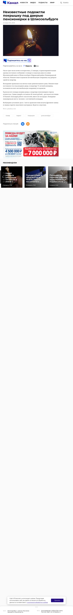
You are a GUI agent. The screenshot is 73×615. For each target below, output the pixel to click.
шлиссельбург (46, 115)
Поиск (65, 3)
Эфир (52, 2)
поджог (18, 115)
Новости (24, 2)
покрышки (31, 115)
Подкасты (42, 2)
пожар (8, 115)
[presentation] (3, 177)
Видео (33, 2)
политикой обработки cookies (37, 602)
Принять (57, 600)
